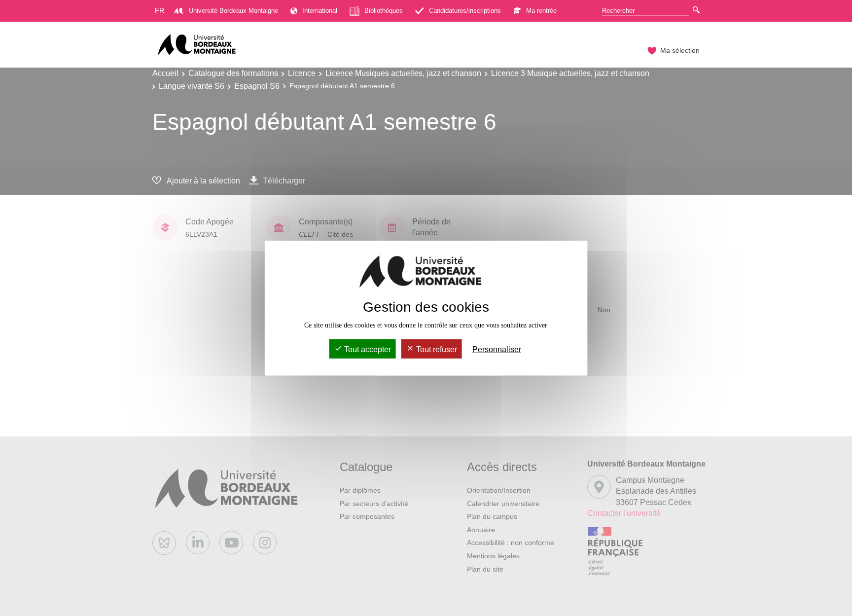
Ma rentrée (541, 10)
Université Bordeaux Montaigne (233, 10)
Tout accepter (366, 349)
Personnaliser (496, 349)
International (319, 10)
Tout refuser (435, 349)
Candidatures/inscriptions (465, 10)
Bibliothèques (383, 10)
